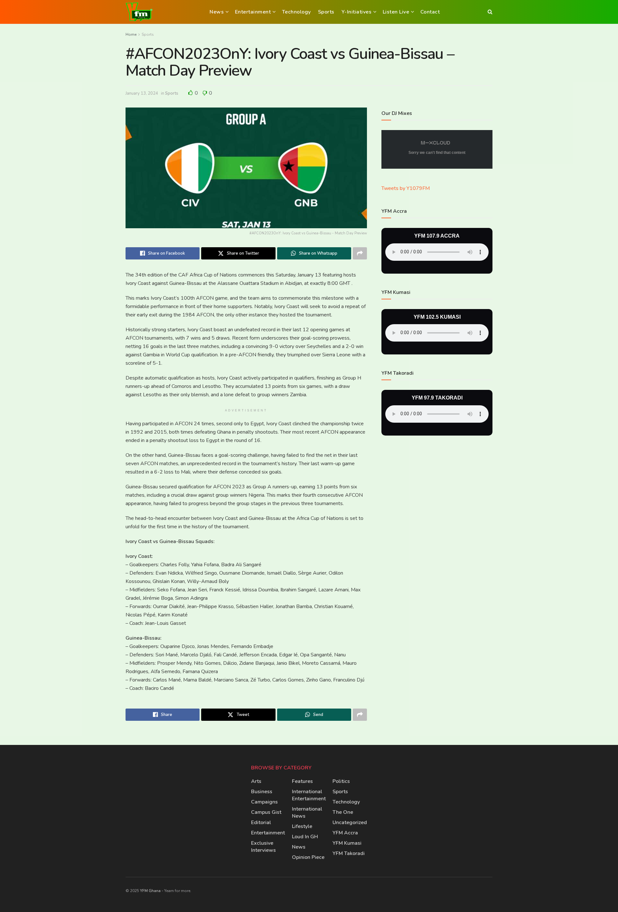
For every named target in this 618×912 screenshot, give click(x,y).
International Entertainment (309, 795)
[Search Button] (490, 12)
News (217, 11)
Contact (430, 11)
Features (302, 781)
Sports (326, 11)
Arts (256, 781)
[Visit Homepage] (139, 12)
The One (342, 812)
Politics (341, 781)
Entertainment (253, 11)
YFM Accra (345, 832)
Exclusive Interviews (263, 847)
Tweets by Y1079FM (405, 188)
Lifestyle (302, 826)
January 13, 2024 (142, 93)
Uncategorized (349, 822)
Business (261, 791)
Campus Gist (266, 812)
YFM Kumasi (346, 843)
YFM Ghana (150, 890)
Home (131, 34)
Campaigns (264, 801)
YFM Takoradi (348, 853)
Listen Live (396, 11)
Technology (296, 11)
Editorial (261, 822)
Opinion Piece (308, 857)
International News (307, 812)
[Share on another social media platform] (360, 253)
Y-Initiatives (357, 11)
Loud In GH (305, 836)
